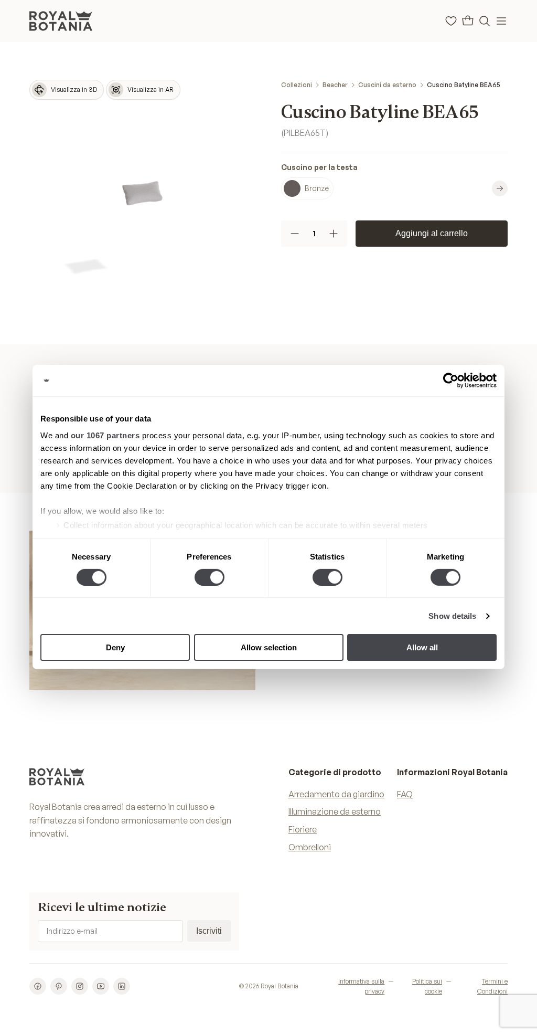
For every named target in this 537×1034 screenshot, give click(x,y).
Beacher (335, 85)
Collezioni (296, 85)
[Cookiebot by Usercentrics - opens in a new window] (451, 380)
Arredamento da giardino (336, 794)
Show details (452, 615)
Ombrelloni (309, 847)
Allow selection (269, 647)
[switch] (209, 577)
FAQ (405, 794)
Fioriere (302, 829)
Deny (115, 647)
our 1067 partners (105, 434)
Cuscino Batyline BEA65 (463, 85)
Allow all (422, 647)
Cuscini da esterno (387, 85)
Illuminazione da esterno (334, 811)
